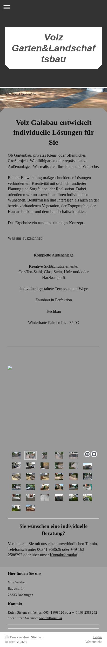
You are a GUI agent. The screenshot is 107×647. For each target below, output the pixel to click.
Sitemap (37, 637)
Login (97, 637)
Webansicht (93, 642)
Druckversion (19, 637)
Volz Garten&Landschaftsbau (53, 48)
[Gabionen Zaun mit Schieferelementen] (59, 497)
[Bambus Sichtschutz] (45, 487)
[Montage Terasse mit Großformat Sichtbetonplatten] (73, 487)
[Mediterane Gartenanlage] (16, 476)
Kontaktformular (63, 555)
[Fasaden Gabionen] (59, 455)
